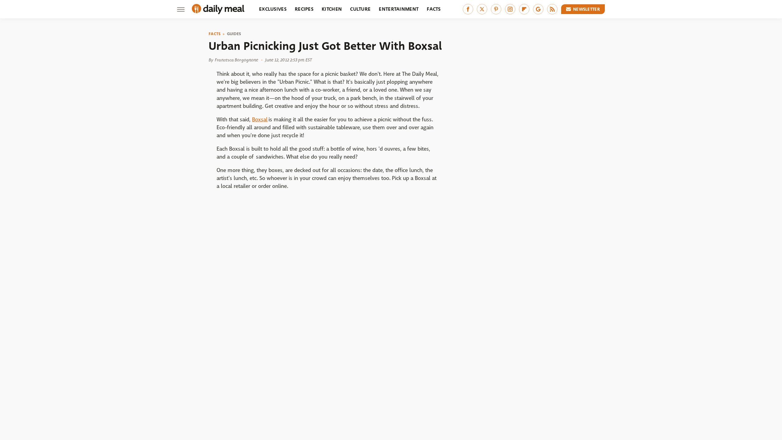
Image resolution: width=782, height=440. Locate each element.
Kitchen (332, 9)
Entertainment (398, 9)
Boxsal (260, 119)
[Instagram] (510, 9)
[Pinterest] (496, 9)
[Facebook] (468, 9)
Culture (360, 9)
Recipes (304, 9)
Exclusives (273, 9)
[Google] (538, 9)
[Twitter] (482, 9)
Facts (434, 9)
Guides (234, 34)
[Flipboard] (524, 9)
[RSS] (552, 9)
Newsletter (586, 9)
